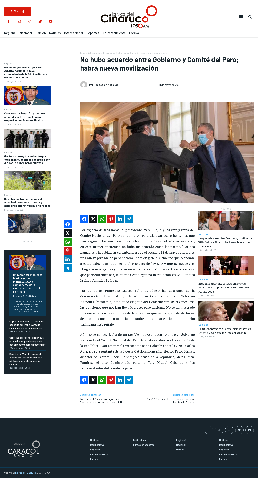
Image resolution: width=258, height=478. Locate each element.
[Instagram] (19, 21)
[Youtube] (50, 21)
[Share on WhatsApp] (102, 219)
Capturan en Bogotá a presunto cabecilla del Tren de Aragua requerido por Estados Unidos (24, 117)
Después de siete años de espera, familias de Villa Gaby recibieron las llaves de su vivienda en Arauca (226, 242)
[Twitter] (40, 21)
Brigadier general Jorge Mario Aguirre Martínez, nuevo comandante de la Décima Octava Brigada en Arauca (25, 72)
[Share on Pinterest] (111, 219)
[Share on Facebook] (84, 219)
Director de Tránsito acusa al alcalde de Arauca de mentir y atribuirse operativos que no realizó (27, 202)
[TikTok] (29, 21)
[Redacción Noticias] (84, 84)
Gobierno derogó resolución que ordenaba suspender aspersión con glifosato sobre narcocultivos (27, 159)
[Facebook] (8, 21)
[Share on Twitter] (93, 219)
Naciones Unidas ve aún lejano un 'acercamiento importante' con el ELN (102, 400)
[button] (250, 17)
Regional (8, 63)
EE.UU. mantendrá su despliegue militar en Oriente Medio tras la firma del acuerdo (224, 330)
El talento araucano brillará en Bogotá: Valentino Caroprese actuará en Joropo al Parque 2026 (224, 287)
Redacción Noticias (24, 295)
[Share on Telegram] (129, 219)
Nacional (8, 109)
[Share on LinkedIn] (120, 219)
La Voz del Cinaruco (25, 472)
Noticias (91, 53)
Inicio (82, 53)
